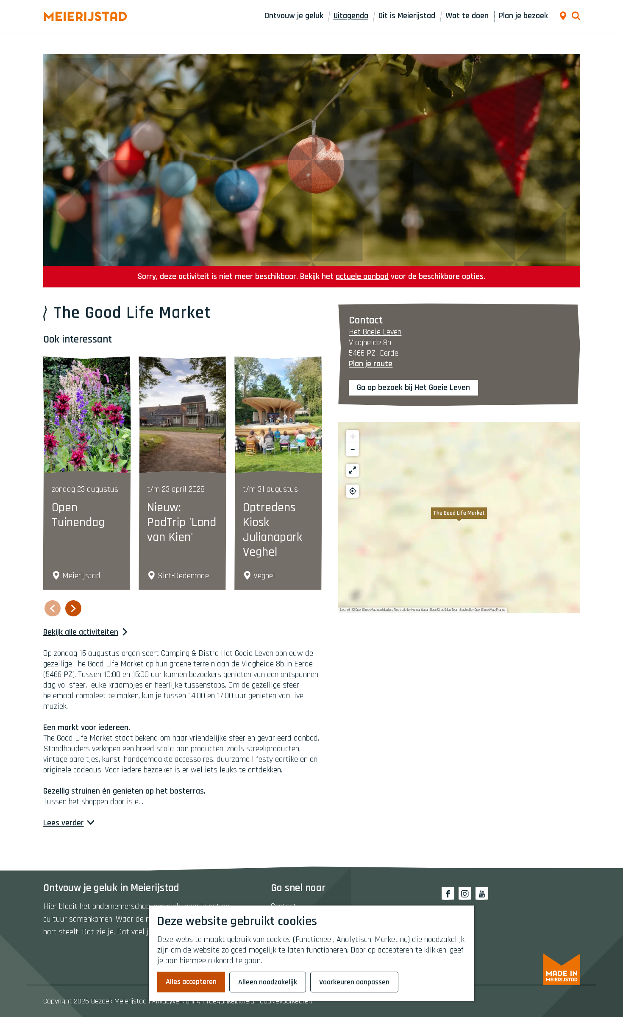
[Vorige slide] (52, 608)
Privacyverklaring (176, 1001)
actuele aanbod (362, 276)
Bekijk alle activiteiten (80, 632)
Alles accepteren (191, 981)
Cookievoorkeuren (286, 1001)
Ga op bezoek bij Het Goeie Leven (413, 387)
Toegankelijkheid (230, 1001)
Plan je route (370, 363)
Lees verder (63, 823)
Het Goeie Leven (375, 331)
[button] (459, 518)
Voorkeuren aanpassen (354, 982)
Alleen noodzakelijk (267, 982)
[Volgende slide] (73, 608)
